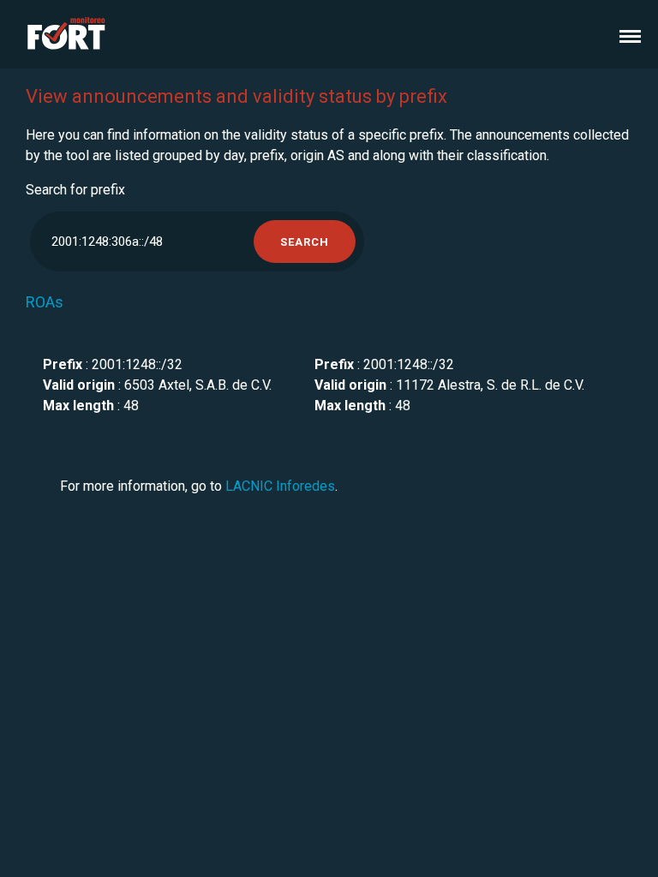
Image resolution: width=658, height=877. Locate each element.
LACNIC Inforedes (280, 486)
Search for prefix (75, 190)
